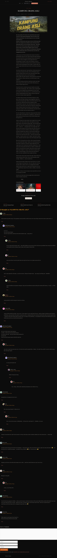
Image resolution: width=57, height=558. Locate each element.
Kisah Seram (28, 8)
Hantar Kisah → (34, 3)
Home (20, 3)
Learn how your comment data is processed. (21, 552)
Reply (2, 221)
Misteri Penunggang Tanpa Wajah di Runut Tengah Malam (30, 190)
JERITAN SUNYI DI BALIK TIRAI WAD (20, 190)
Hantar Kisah (28, 198)
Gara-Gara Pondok (38, 189)
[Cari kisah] (22, 3)
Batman (6, 295)
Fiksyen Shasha (28, 1)
